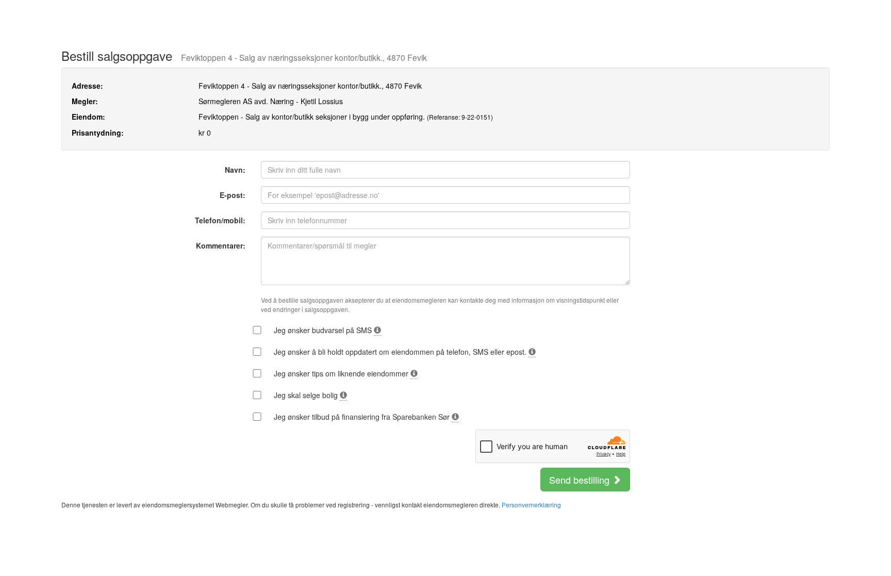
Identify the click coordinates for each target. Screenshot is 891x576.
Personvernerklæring (531, 504)
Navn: (235, 169)
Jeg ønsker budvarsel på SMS (324, 330)
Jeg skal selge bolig (307, 395)
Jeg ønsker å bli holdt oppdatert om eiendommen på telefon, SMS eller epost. (401, 352)
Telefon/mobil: (220, 220)
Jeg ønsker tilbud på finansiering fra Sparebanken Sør (363, 417)
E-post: (232, 195)
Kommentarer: (220, 245)
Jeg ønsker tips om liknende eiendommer (342, 373)
